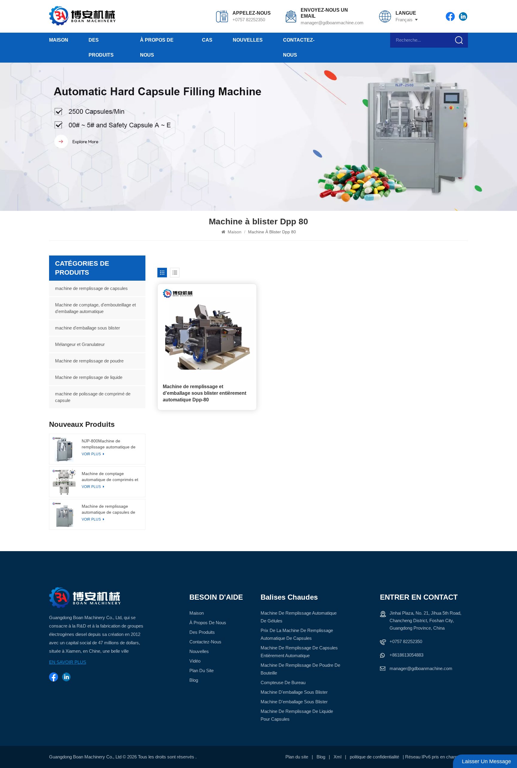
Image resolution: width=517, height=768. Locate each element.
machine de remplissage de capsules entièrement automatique (299, 651)
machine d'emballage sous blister (87, 327)
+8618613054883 (406, 654)
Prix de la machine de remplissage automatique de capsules (297, 634)
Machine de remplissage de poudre (89, 360)
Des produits (101, 47)
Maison (58, 40)
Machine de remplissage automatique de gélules (299, 616)
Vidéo (194, 660)
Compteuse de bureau (283, 682)
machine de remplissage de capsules (91, 288)
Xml (337, 756)
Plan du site (201, 670)
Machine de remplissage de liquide (88, 377)
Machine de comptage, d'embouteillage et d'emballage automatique (95, 308)
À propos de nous (157, 47)
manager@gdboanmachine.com (332, 22)
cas (207, 40)
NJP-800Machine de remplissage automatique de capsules (109, 444)
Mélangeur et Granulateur (80, 344)
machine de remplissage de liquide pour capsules (297, 715)
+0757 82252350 (248, 19)
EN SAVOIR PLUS (67, 662)
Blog (193, 680)
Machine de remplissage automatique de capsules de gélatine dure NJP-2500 (108, 509)
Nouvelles (248, 40)
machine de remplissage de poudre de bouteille (300, 669)
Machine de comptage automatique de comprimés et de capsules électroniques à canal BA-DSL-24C (110, 477)
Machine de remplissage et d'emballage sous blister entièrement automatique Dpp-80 (204, 393)
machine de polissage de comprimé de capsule (92, 397)
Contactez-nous (298, 47)
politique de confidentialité (374, 756)
